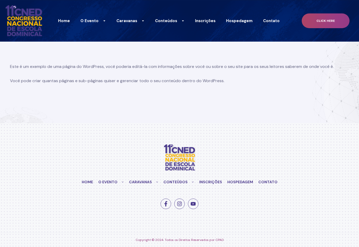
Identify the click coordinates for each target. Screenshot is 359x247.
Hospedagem (239, 20)
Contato (271, 20)
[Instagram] (179, 204)
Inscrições (205, 20)
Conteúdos (166, 20)
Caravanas (126, 20)
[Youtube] (193, 204)
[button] (326, 20)
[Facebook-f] (166, 204)
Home (64, 20)
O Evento (89, 20)
